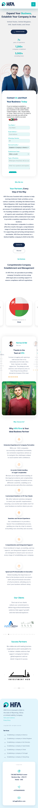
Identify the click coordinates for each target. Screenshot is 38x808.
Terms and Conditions (9, 718)
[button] (4, 625)
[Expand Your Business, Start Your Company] (8, 4)
